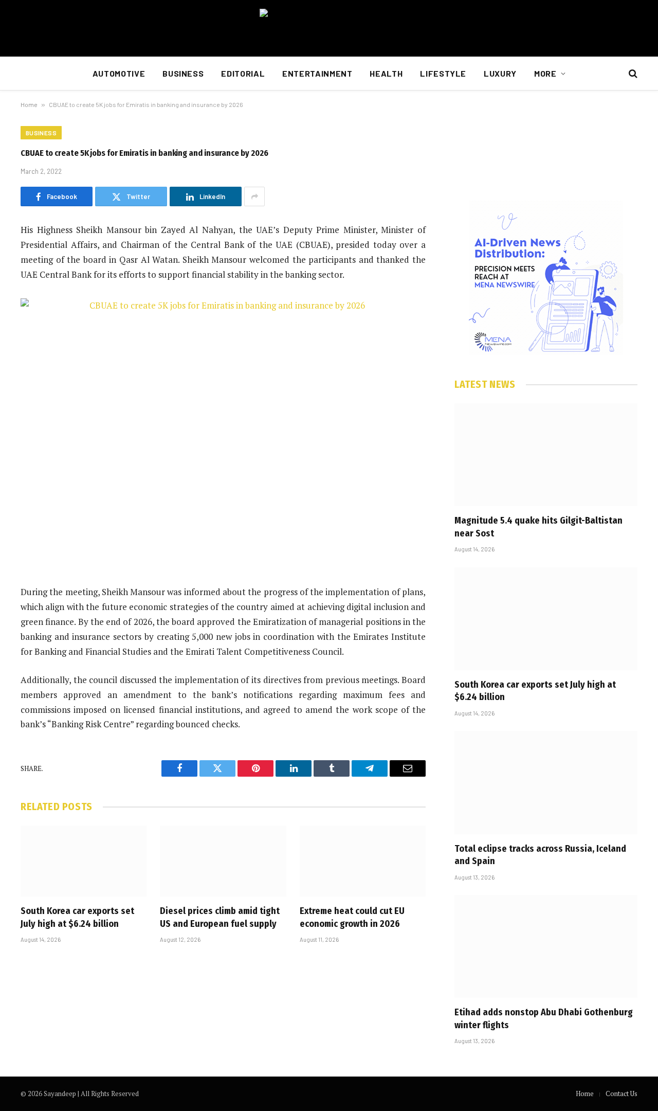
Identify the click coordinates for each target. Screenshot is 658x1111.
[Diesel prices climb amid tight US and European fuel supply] (223, 861)
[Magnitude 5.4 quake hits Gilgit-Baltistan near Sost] (545, 454)
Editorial (243, 73)
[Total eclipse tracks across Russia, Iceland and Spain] (545, 782)
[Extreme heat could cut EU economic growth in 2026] (363, 861)
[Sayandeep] (329, 28)
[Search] (632, 73)
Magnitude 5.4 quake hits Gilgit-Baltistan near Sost (538, 527)
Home (29, 104)
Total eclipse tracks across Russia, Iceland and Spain (540, 855)
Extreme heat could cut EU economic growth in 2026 (352, 917)
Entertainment (317, 73)
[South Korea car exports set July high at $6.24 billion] (84, 861)
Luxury (500, 73)
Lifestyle (443, 73)
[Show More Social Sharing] (254, 196)
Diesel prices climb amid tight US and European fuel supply (220, 917)
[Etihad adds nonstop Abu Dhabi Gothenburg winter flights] (545, 946)
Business (183, 73)
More (545, 73)
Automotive (119, 73)
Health (386, 73)
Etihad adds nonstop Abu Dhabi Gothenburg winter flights (543, 1018)
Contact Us (621, 1093)
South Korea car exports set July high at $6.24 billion (77, 917)
